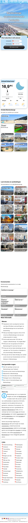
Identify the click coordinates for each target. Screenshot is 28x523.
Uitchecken (9, 44)
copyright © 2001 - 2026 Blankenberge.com (19, 521)
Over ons (5, 392)
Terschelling (6, 449)
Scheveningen (7, 471)
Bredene (18, 466)
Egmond (5, 458)
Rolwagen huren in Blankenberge (11, 378)
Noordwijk (5, 466)
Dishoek (18, 449)
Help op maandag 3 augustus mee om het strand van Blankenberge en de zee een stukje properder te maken (14, 335)
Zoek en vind (15, 47)
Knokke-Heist (19, 458)
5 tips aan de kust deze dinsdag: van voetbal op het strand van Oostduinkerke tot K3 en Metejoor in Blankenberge (14, 357)
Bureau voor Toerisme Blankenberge (12, 375)
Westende (18, 473)
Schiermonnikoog (7, 444)
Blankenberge (22, 396)
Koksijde (18, 480)
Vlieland (5, 451)
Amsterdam (6, 462)
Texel (4, 453)
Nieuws (4, 321)
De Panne (18, 482)
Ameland (5, 447)
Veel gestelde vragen (9, 364)
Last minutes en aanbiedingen (11, 182)
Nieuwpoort (19, 475)
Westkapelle (19, 444)
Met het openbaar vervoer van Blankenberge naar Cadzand (11, 368)
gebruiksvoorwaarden (4, 521)
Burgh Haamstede (8, 477)
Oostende (18, 469)
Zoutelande (19, 447)
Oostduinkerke (20, 477)
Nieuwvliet (19, 453)
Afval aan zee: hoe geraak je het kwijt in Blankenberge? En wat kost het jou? (13, 345)
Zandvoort (6, 464)
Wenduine (18, 462)
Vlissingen (19, 451)
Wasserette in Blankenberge (10, 373)
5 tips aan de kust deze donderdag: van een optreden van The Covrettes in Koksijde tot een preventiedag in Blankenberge (14, 350)
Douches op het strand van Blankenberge (14, 371)
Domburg (5, 482)
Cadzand (18, 455)
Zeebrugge (19, 460)
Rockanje (5, 473)
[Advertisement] (14, 64)
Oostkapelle (6, 480)
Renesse (5, 475)
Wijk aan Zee (6, 460)
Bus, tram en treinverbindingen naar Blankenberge (12, 381)
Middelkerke (19, 471)
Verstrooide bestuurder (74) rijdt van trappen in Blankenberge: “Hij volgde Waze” (14, 340)
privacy (10, 521)
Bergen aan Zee (7, 455)
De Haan (18, 464)
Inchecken (9, 41)
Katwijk (5, 469)
